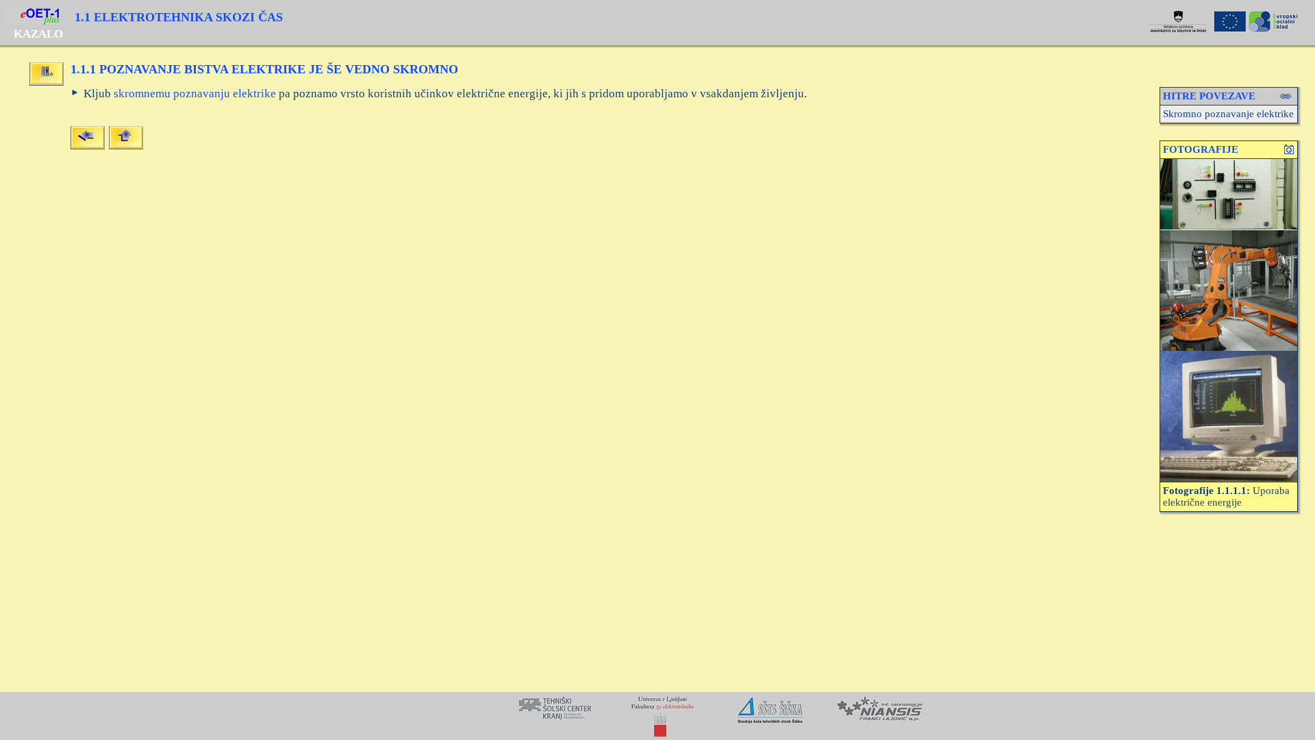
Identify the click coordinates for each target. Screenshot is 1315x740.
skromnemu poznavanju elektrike (195, 93)
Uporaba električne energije (1226, 496)
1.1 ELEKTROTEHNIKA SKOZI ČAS (179, 17)
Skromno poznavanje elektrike (1228, 113)
